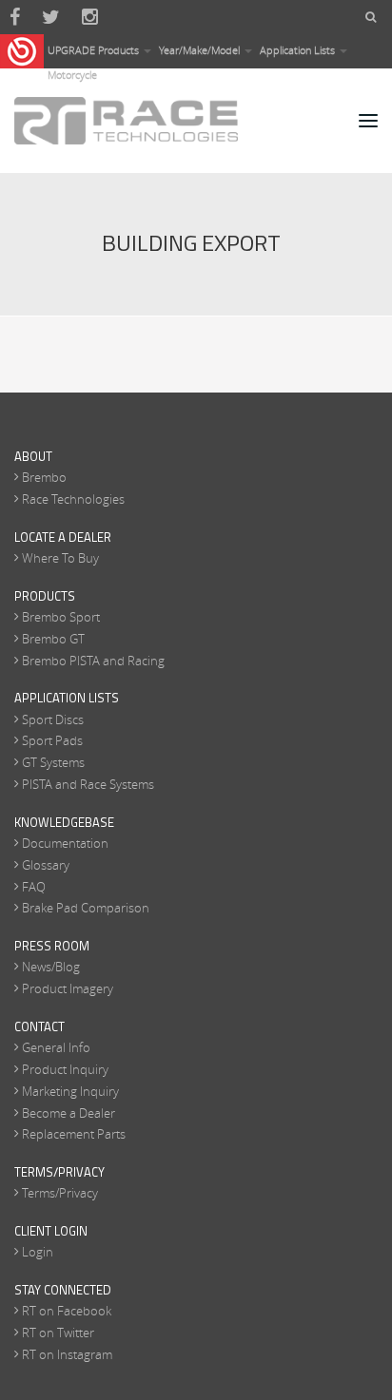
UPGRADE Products (95, 50)
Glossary (45, 864)
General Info (56, 1047)
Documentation (65, 843)
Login (37, 1251)
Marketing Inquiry (70, 1091)
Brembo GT (53, 638)
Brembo (44, 477)
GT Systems (53, 762)
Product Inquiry (65, 1069)
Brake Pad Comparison (85, 907)
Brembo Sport (61, 616)
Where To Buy (60, 557)
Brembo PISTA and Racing (93, 660)
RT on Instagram (67, 1354)
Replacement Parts (74, 1133)
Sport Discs (53, 719)
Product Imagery (67, 988)
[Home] (126, 120)
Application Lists (299, 50)
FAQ (34, 886)
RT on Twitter (58, 1332)
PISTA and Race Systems (88, 784)
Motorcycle (72, 74)
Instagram (90, 17)
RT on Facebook (66, 1310)
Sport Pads (52, 740)
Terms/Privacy (60, 1192)
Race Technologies (73, 499)
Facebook (15, 17)
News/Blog (51, 966)
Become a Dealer (68, 1113)
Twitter (51, 17)
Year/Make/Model (201, 50)
